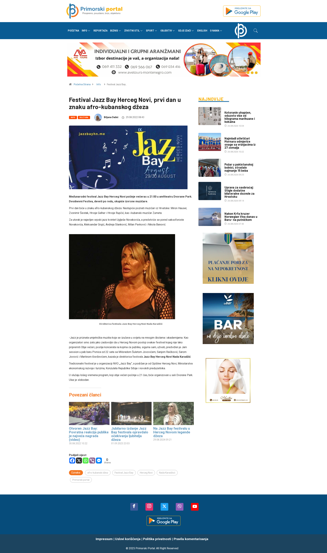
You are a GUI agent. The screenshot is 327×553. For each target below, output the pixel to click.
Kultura (84, 117)
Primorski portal (80, 479)
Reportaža (100, 30)
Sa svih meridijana (234, 161)
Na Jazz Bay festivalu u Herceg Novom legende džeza (171, 432)
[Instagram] (149, 507)
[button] (255, 30)
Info (84, 30)
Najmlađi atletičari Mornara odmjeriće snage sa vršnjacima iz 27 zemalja (240, 142)
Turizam (228, 210)
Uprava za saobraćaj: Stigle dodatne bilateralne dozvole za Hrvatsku (239, 191)
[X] (79, 460)
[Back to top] (319, 543)
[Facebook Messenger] (99, 460)
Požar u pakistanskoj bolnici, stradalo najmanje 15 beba (238, 167)
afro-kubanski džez (97, 472)
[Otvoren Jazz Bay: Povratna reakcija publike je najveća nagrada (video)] (89, 413)
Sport (150, 30)
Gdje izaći (184, 30)
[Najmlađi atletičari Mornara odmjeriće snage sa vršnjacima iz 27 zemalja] (209, 142)
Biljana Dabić (111, 117)
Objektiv (166, 30)
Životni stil (132, 30)
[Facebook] (72, 460)
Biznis (114, 30)
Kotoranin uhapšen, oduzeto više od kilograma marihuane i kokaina (239, 117)
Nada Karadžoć (167, 472)
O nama (214, 30)
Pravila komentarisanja (191, 539)
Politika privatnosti (157, 539)
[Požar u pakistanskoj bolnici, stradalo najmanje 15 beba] (209, 168)
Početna (73, 30)
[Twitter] (164, 507)
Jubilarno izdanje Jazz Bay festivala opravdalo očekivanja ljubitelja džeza (129, 434)
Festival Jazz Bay (124, 472)
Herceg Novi (146, 472)
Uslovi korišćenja (128, 539)
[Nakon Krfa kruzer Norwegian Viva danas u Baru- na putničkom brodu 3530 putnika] (209, 217)
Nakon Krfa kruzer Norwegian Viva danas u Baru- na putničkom (240, 217)
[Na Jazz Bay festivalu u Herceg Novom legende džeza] (173, 413)
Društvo (229, 109)
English (202, 30)
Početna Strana (82, 84)
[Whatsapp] (86, 460)
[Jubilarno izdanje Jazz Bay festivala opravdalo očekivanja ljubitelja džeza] (131, 413)
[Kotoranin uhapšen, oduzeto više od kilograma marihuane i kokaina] (209, 116)
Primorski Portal (145, 548)
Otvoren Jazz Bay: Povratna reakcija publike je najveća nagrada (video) (88, 434)
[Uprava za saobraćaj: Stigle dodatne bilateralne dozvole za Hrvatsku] (209, 191)
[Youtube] (195, 507)
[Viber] (92, 460)
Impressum (104, 539)
